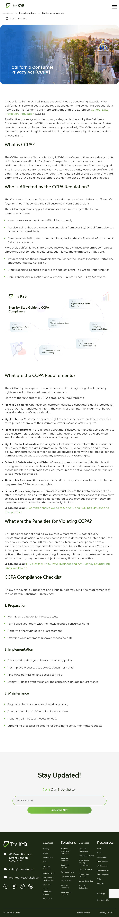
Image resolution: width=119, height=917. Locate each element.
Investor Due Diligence (84, 875)
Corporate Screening (65, 886)
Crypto (45, 853)
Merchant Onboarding (83, 886)
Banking (46, 849)
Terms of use (83, 912)
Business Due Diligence (66, 893)
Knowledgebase (103, 875)
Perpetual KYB (66, 881)
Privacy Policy (106, 912)
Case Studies (102, 857)
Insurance (46, 884)
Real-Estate (47, 898)
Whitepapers (102, 866)
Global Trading (48, 873)
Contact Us (103, 900)
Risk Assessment (67, 872)
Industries (48, 843)
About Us (100, 883)
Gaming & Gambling (47, 867)
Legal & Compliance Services (47, 891)
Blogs (99, 848)
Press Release (102, 862)
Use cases (84, 843)
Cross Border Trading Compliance (84, 862)
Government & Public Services (48, 879)
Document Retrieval (65, 866)
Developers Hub (103, 870)
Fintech (46, 862)
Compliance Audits (86, 856)
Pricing (101, 893)
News (99, 853)
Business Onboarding (83, 850)
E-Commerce (48, 857)
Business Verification (65, 859)
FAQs (99, 879)
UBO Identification (68, 876)
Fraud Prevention (85, 870)
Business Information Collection (65, 851)
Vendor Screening (86, 881)
